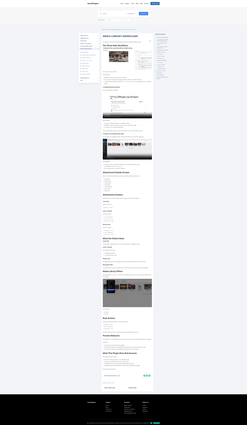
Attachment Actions (161, 52)
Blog (141, 3)
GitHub (144, 409)
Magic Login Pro (128, 405)
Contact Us (108, 409)
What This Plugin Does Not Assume (162, 78)
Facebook (145, 407)
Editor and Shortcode (109, 387)
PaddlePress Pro (128, 411)
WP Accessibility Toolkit (130, 413)
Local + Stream (161, 56)
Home (121, 3)
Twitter (144, 405)
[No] (245, 423)
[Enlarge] (150, 51)
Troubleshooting (132, 387)
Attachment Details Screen (162, 50)
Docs (132, 3)
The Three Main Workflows (162, 37)
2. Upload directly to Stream (162, 43)
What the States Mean (162, 60)
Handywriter (127, 407)
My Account (155, 3)
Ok (151, 423)
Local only (160, 54)
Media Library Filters (161, 70)
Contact (146, 3)
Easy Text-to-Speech (129, 409)
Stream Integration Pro (116, 29)
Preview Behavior (160, 74)
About (137, 3)
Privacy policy (156, 423)
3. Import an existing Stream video (162, 47)
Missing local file (162, 68)
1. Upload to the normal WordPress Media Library (162, 40)
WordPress (145, 411)
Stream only (161, 58)
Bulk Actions (159, 72)
